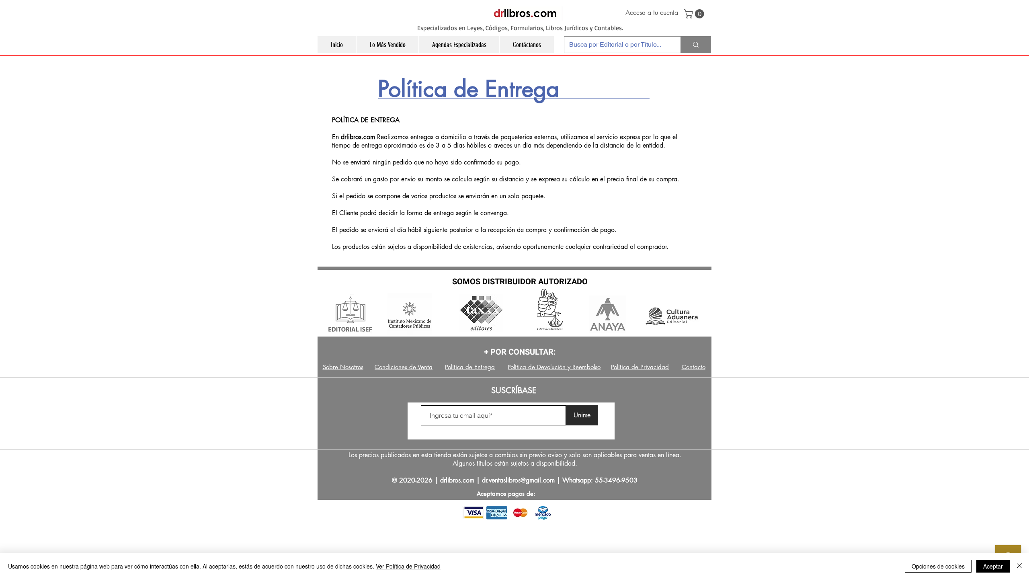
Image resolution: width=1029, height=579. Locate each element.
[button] (695, 13)
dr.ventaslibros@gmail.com (518, 480)
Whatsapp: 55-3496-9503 (599, 480)
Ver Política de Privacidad (408, 566)
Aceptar (993, 566)
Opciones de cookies (938, 566)
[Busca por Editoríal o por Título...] (696, 45)
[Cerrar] (1019, 566)
